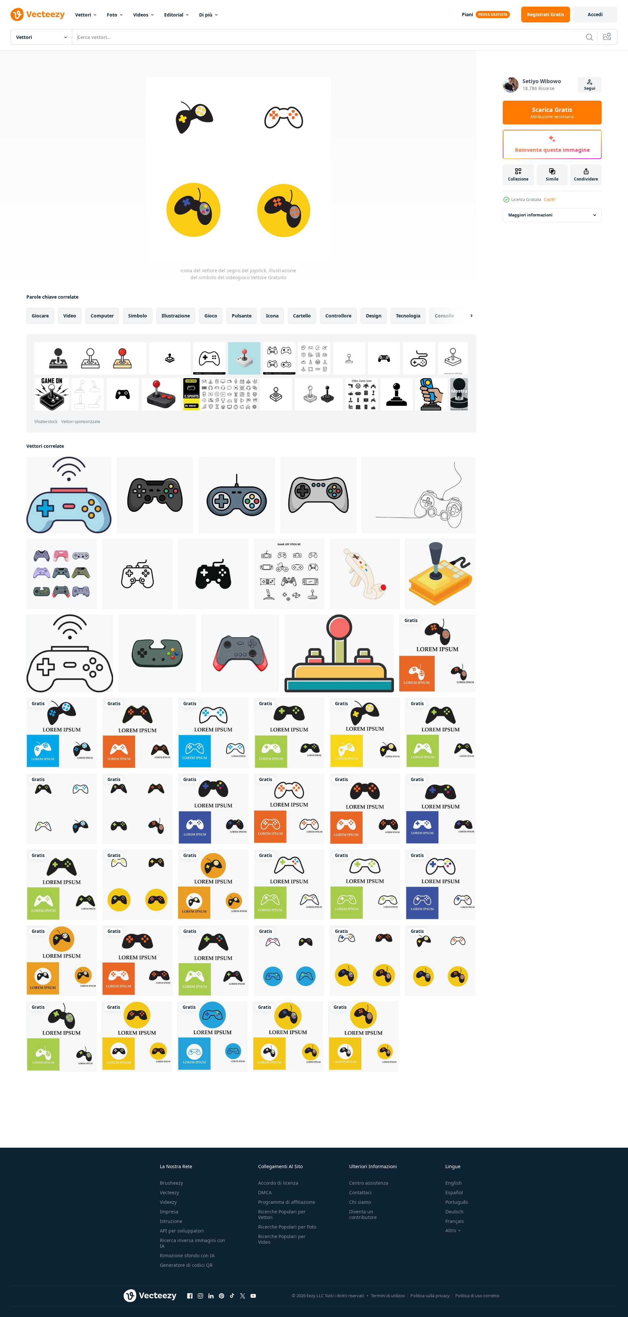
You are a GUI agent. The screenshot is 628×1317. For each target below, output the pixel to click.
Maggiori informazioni (530, 215)
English (453, 1183)
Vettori (83, 15)
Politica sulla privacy (430, 1296)
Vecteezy (169, 1192)
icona (272, 316)
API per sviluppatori (182, 1231)
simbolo (137, 316)
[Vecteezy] (38, 14)
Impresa (169, 1211)
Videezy (168, 1202)
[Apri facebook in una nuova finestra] (190, 1295)
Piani (467, 14)
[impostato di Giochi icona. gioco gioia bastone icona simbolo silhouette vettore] (289, 574)
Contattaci (360, 1192)
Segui (589, 88)
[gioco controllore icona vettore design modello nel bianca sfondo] (155, 495)
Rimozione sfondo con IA (187, 1255)
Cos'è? (549, 199)
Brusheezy (171, 1183)
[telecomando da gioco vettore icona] (339, 653)
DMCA (265, 1192)
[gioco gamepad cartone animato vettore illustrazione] (240, 653)
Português (456, 1202)
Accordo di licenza (278, 1183)
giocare (40, 316)
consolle (444, 316)
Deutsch (454, 1211)
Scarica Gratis (552, 112)
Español (454, 1192)
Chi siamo (360, 1202)
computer (102, 316)
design (373, 316)
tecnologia (408, 316)
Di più (205, 15)
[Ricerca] (589, 37)
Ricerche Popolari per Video (282, 1239)
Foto (112, 15)
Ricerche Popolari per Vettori (282, 1214)
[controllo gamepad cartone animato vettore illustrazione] (157, 653)
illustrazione (176, 316)
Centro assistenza (368, 1183)
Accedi (595, 14)
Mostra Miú (459, 394)
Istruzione (171, 1221)
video (69, 316)
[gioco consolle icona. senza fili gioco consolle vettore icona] (68, 495)
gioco (210, 316)
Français (454, 1221)
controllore (338, 316)
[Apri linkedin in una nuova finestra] (211, 1295)
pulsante (242, 316)
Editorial (173, 15)
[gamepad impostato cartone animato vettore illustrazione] (61, 574)
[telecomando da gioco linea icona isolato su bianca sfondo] (137, 574)
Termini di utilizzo (388, 1296)
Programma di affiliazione (286, 1202)
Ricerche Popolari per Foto (287, 1227)
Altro (450, 1230)
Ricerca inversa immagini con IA (192, 1243)
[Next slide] (465, 316)
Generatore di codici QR (186, 1265)
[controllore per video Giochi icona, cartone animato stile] (365, 574)
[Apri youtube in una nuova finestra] (253, 1295)
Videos (140, 15)
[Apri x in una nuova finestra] (242, 1295)
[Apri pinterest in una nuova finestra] (221, 1295)
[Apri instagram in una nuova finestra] (200, 1295)
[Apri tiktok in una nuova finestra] (232, 1295)
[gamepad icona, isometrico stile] (440, 574)
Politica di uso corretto (477, 1296)
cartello (302, 316)
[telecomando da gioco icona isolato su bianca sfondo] (213, 574)
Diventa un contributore (363, 1214)
